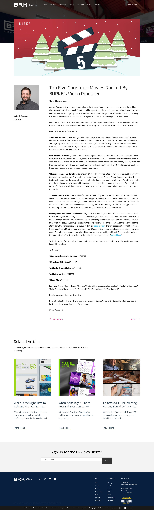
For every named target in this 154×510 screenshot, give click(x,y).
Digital (109, 489)
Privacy (44, 503)
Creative (110, 486)
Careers (97, 489)
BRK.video (98, 500)
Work (45, 5)
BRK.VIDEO (97, 5)
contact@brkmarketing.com (129, 484)
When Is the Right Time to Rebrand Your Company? (74, 405)
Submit (107, 460)
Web (109, 492)
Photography (111, 498)
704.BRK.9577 (125, 482)
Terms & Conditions (54, 503)
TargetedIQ (62, 5)
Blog (89, 5)
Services (53, 5)
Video (109, 495)
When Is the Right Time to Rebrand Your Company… (30, 405)
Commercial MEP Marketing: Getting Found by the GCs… (120, 405)
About (71, 5)
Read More (20, 428)
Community (80, 5)
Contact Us (132, 5)
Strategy (110, 483)
